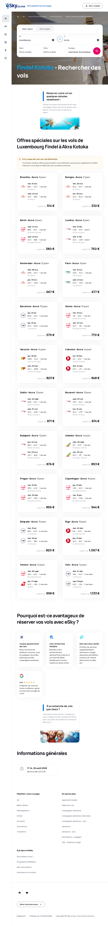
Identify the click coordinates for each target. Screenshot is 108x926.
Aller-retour (27, 29)
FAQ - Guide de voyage (71, 842)
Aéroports (66, 826)
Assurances (22, 826)
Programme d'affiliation (26, 862)
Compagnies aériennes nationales (76, 816)
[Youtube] (27, 892)
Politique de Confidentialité (41, 916)
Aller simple (45, 29)
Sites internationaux (29, 904)
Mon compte (94, 6)
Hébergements (23, 810)
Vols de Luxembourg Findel (37, 16)
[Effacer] (53, 40)
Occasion (21, 821)
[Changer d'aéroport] (59, 39)
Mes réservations (24, 867)
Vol (24, 16)
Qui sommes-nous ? (25, 856)
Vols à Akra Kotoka (56, 16)
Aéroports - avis (68, 831)
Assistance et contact (26, 872)
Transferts (21, 831)
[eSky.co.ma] (18, 16)
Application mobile (69, 800)
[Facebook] (19, 892)
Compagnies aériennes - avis (74, 821)
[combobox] (34, 40)
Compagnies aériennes (71, 810)
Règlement (21, 916)
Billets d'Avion (22, 805)
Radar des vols (68, 805)
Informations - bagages (72, 837)
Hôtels (19, 816)
